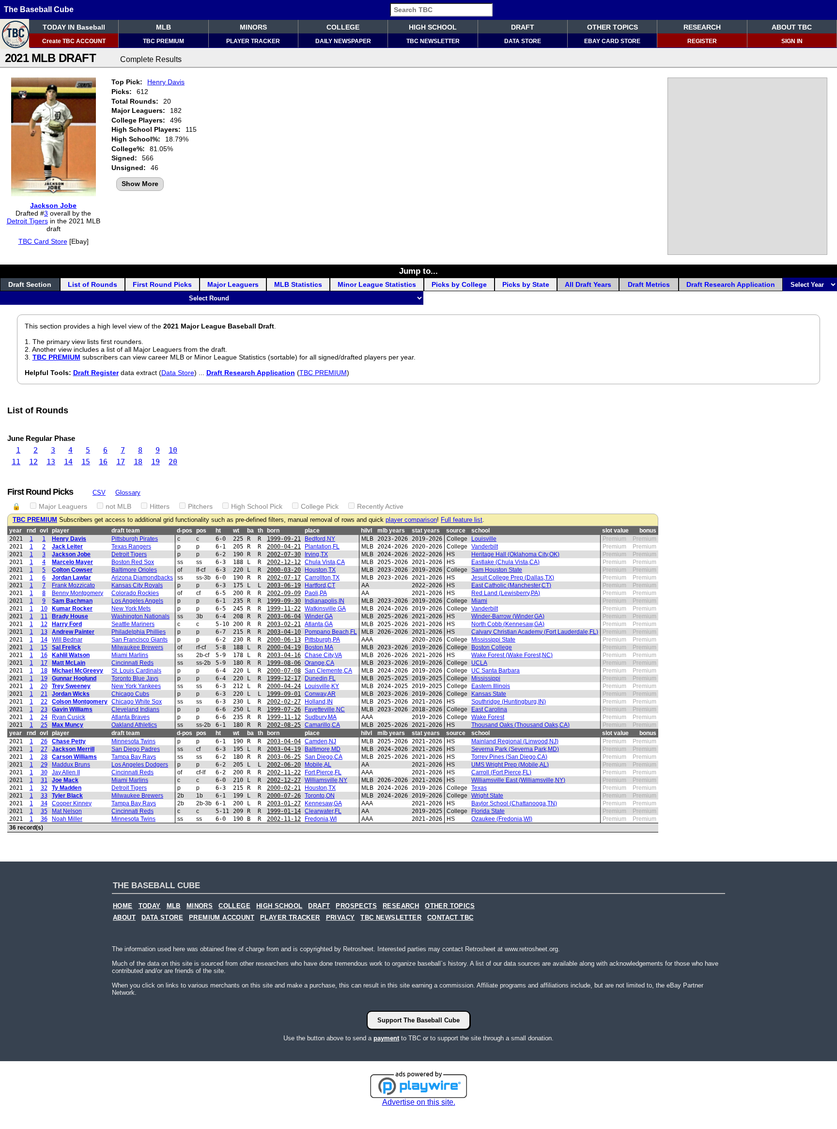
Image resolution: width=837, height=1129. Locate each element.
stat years (426, 530)
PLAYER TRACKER (253, 41)
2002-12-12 (284, 562)
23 (44, 709)
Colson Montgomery (80, 701)
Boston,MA (319, 647)
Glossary (127, 492)
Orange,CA (319, 662)
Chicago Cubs (130, 693)
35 (44, 811)
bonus (647, 530)
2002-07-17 (284, 577)
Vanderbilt (484, 546)
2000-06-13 (284, 639)
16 (103, 461)
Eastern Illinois (490, 686)
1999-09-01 (284, 693)
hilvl (366, 530)
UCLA (479, 662)
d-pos (184, 530)
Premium (614, 538)
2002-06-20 (284, 764)
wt (236, 530)
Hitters (160, 506)
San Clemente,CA (328, 670)
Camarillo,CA (322, 724)
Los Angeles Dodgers (139, 764)
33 (44, 795)
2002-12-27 (284, 780)
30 (44, 772)
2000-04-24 (284, 686)
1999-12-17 (284, 678)
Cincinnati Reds (132, 662)
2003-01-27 (284, 803)
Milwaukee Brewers (137, 647)
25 (44, 724)
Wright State (487, 795)
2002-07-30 (284, 554)
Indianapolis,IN (324, 600)
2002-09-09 (284, 593)
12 (33, 461)
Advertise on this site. (418, 1102)
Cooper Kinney (72, 803)
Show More (140, 184)
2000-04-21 (284, 546)
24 (44, 717)
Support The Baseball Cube (418, 1020)
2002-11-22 (284, 772)
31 (44, 780)
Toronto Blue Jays (134, 678)
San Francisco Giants (139, 639)
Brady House (70, 616)
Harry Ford (67, 624)
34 (44, 803)
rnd (31, 530)
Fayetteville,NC (325, 709)
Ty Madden (66, 787)
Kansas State (488, 693)
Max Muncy (67, 724)
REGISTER (702, 41)
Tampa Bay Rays (133, 756)
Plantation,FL (322, 546)
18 (138, 461)
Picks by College (459, 284)
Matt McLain (68, 662)
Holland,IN (319, 701)
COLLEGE (342, 27)
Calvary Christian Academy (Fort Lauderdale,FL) (534, 631)
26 (44, 741)
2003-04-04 (284, 741)
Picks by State (525, 284)
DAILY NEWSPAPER (343, 41)
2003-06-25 (284, 756)
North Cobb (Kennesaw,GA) (507, 624)
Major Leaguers (233, 284)
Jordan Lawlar (71, 577)
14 (68, 461)
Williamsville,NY (326, 780)
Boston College (491, 647)
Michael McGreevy (77, 670)
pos (201, 530)
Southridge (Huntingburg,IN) (508, 701)
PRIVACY (340, 917)
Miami (479, 600)
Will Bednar (67, 639)
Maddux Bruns (71, 764)
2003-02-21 (284, 624)
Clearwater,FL (323, 811)
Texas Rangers (131, 546)
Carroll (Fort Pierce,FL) (501, 772)
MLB (163, 27)
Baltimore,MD (323, 749)
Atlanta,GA (319, 624)
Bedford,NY (320, 538)
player (60, 530)
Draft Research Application (730, 284)
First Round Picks (162, 284)
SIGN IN (792, 41)
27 (44, 749)
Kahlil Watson (71, 655)
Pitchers (200, 506)
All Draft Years (588, 284)
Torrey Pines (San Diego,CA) (509, 756)
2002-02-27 (284, 701)
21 (44, 693)
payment (386, 1038)
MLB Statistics (298, 284)
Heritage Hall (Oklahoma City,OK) (515, 554)
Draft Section (29, 284)
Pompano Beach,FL (331, 631)
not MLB (118, 506)
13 (50, 461)
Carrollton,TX (322, 577)
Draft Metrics (649, 284)
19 (155, 461)
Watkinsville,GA (325, 608)
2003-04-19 (284, 749)
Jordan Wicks (71, 693)
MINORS (253, 27)
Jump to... (418, 271)
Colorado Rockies (135, 593)
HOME (123, 906)
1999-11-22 (284, 608)
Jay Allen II (66, 772)
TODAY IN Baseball (74, 27)
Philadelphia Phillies (138, 631)
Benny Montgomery (77, 593)
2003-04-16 (284, 655)
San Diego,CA (323, 756)
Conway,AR (320, 693)
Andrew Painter (73, 631)
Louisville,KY (322, 686)
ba (250, 530)
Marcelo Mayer (72, 562)
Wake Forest (487, 717)
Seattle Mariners (133, 624)
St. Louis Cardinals (136, 670)
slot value (615, 530)
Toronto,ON (320, 795)
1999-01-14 (284, 811)
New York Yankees (136, 686)
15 (85, 461)
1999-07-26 (284, 709)
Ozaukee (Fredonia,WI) (501, 818)
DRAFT (522, 27)
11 (16, 461)
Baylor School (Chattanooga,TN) (514, 803)
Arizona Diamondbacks (142, 577)
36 (44, 818)
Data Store (177, 372)
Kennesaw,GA (323, 803)
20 (173, 461)
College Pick (320, 506)
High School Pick (256, 506)
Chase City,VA (323, 655)
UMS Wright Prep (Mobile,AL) (510, 764)
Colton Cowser (72, 569)
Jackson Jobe (53, 205)
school (480, 530)
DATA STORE (522, 41)
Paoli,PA (316, 593)
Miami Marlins (129, 655)
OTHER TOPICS (612, 27)
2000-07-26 (284, 795)
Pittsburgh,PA (322, 639)
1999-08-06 (284, 662)
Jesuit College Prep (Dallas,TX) (512, 577)
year (15, 530)
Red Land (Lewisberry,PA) (505, 593)
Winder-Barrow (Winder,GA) (507, 616)
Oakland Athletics (134, 724)
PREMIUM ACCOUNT (221, 917)
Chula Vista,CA (325, 562)
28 (44, 756)
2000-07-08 (284, 670)
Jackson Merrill (73, 749)
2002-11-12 (284, 818)
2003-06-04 (284, 616)
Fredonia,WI (321, 818)
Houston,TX (320, 569)
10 (173, 450)
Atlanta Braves (130, 717)
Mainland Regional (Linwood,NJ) (514, 741)
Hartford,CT (320, 585)
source (455, 530)
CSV (99, 492)
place (312, 530)
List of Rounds (92, 284)
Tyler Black (67, 795)
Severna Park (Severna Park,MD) (515, 749)
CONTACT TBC (450, 917)
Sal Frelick (66, 647)
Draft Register (96, 372)
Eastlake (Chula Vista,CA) (505, 562)
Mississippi (485, 678)
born (273, 530)
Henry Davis (166, 82)
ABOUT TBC (792, 27)
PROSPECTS (356, 906)
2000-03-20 (284, 569)
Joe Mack (65, 780)
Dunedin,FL (320, 678)
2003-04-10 (284, 631)
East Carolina (489, 709)
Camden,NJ (320, 741)
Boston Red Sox (132, 562)
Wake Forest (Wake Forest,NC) (512, 655)
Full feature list (461, 520)
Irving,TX (316, 554)
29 (44, 764)
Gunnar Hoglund (74, 678)
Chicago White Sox (136, 701)
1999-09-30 (284, 600)
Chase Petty (69, 741)
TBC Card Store (42, 241)
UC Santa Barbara (495, 670)
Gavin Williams (72, 709)
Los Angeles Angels (137, 600)
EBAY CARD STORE (612, 41)
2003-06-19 (284, 585)
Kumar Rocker (72, 608)
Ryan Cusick (68, 717)
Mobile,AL (318, 764)
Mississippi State (493, 639)
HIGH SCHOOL (433, 27)
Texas (479, 787)
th (260, 530)
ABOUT (124, 917)
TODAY (150, 906)
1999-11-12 (284, 717)
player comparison (411, 520)
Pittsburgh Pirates (134, 538)
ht (218, 530)
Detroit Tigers (27, 221)
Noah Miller (67, 818)
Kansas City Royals (137, 585)
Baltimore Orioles (134, 569)
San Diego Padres (135, 749)
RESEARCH (702, 27)
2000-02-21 (284, 787)
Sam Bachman (72, 600)
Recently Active (380, 506)
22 (44, 701)
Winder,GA (319, 616)
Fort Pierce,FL (323, 772)
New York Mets (131, 608)
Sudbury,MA (321, 717)
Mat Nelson (67, 811)
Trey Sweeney (71, 686)
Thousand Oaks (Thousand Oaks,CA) (520, 724)
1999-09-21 (284, 538)
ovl (44, 530)
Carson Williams (74, 756)
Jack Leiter (67, 546)
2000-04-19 (284, 647)
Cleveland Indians (135, 709)
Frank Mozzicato (73, 585)
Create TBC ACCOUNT (74, 41)
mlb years (391, 530)
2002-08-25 (284, 724)
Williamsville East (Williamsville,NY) (518, 780)
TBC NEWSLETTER (433, 41)
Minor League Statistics (377, 284)
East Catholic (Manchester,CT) (511, 585)
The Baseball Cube (39, 9)
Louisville (483, 538)
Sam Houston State (496, 569)
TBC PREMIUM (163, 41)
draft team (125, 530)
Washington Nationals (140, 616)
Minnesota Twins (133, 741)
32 (44, 787)
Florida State (488, 811)
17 (120, 461)
